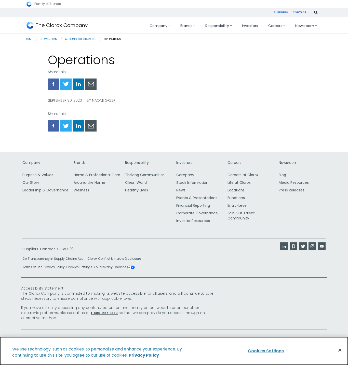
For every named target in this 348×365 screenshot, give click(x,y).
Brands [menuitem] (186, 25)
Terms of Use (32, 267)
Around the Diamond (80, 39)
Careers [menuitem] (275, 25)
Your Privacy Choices (110, 267)
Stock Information (192, 182)
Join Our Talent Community (241, 216)
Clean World (136, 182)
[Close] (339, 350)
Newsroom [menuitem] (304, 25)
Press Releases (291, 190)
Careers (234, 162)
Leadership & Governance (45, 190)
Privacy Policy (54, 267)
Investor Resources (193, 220)
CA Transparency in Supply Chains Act (54, 258)
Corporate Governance (197, 213)
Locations (236, 190)
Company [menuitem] (158, 25)
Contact (299, 12)
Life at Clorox (239, 182)
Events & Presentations (196, 197)
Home (29, 39)
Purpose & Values (37, 174)
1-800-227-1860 (104, 313)
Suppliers (281, 12)
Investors (184, 162)
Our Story (30, 182)
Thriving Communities (145, 174)
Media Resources (294, 182)
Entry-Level (237, 205)
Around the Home (89, 182)
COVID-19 (65, 249)
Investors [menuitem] (250, 25)
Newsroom (49, 39)
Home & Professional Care (97, 174)
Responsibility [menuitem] (217, 25)
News (180, 190)
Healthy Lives (136, 190)
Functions (236, 197)
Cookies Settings (79, 267)
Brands (80, 162)
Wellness (81, 190)
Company (31, 162)
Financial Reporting (193, 205)
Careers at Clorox (243, 174)
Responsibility (137, 162)
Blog (282, 174)
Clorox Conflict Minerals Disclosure (114, 258)
